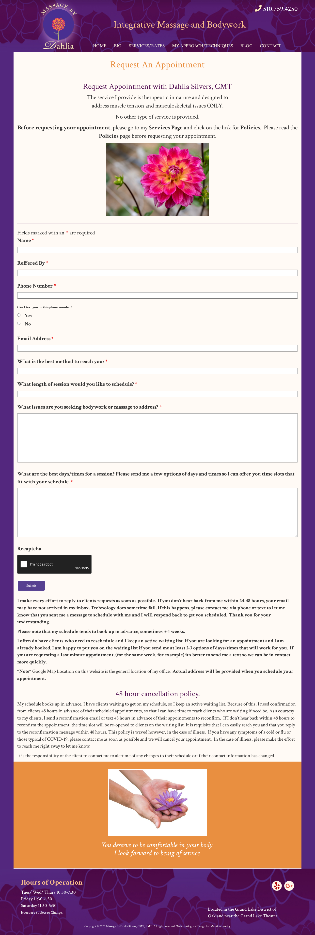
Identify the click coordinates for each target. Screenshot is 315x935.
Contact (270, 46)
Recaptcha (29, 548)
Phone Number (36, 286)
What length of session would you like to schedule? (77, 384)
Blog (246, 46)
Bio (118, 46)
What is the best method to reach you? (62, 361)
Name (25, 240)
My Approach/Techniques (202, 46)
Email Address (35, 338)
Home (100, 46)
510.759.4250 (280, 8)
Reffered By (32, 263)
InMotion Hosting (220, 926)
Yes (28, 315)
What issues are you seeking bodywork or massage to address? (89, 407)
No (28, 324)
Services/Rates (147, 46)
